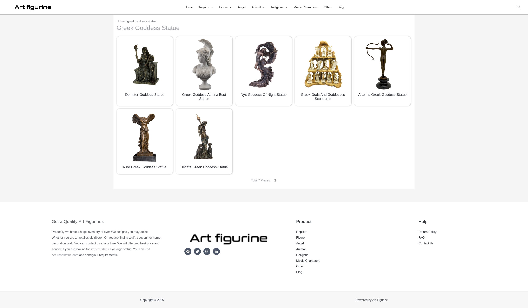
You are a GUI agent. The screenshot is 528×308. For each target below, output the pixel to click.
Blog (341, 7)
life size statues (101, 249)
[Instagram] (206, 251)
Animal (256, 7)
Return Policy (427, 231)
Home (189, 7)
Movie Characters (305, 7)
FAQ (421, 237)
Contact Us (426, 243)
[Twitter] (197, 251)
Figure (223, 7)
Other (327, 7)
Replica (204, 7)
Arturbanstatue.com (65, 255)
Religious (277, 7)
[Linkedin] (216, 251)
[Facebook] (187, 251)
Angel (241, 7)
